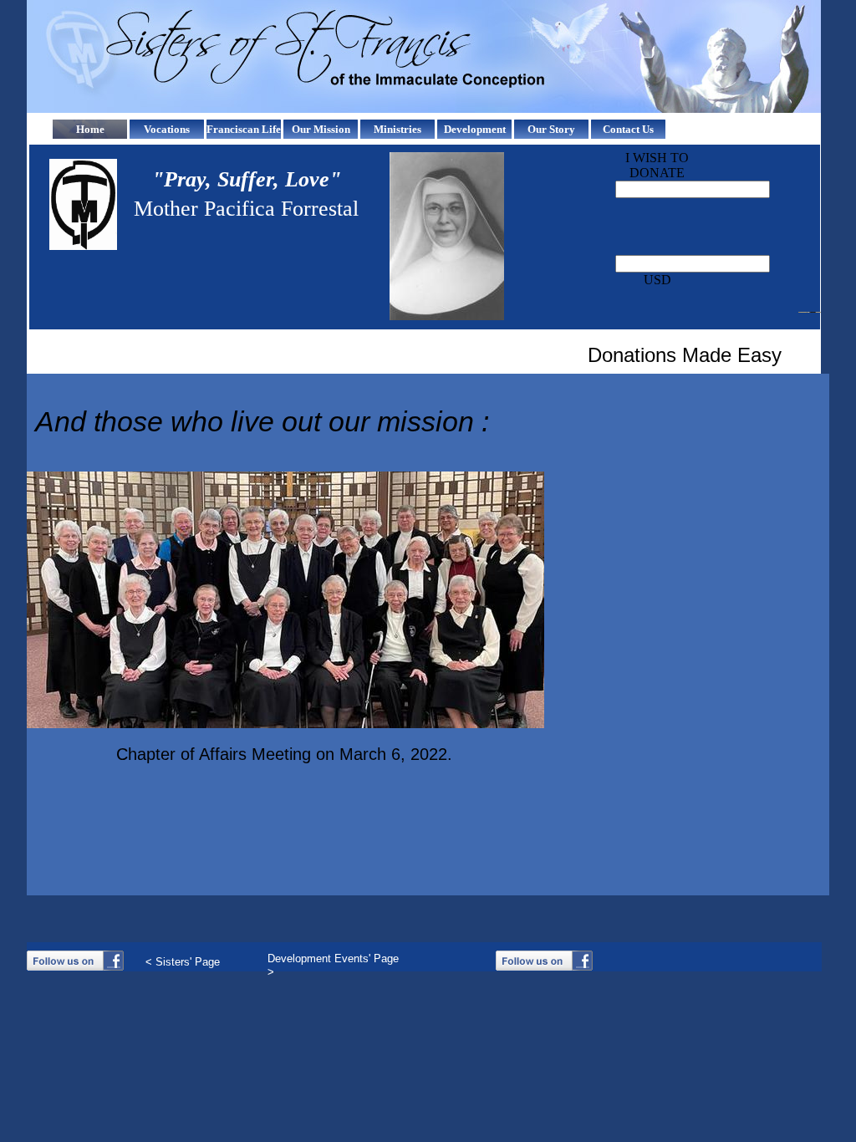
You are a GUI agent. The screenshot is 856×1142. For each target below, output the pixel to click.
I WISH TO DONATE (657, 165)
